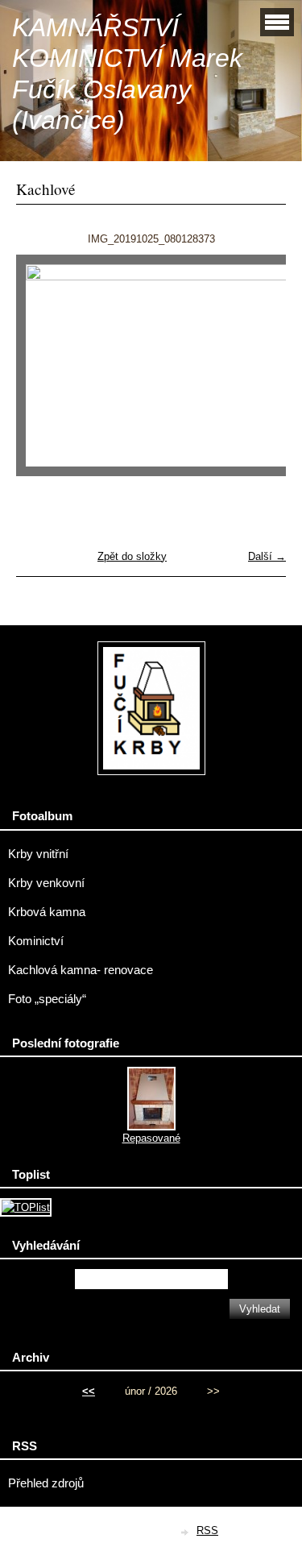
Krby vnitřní (38, 854)
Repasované (151, 1138)
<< (88, 1391)
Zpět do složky (132, 556)
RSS (207, 1530)
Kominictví (36, 941)
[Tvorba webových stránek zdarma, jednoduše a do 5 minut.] (185, 1532)
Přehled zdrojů (46, 1483)
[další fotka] (260, 373)
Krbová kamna (46, 912)
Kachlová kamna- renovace (80, 970)
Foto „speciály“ (47, 999)
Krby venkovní (46, 883)
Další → (267, 556)
